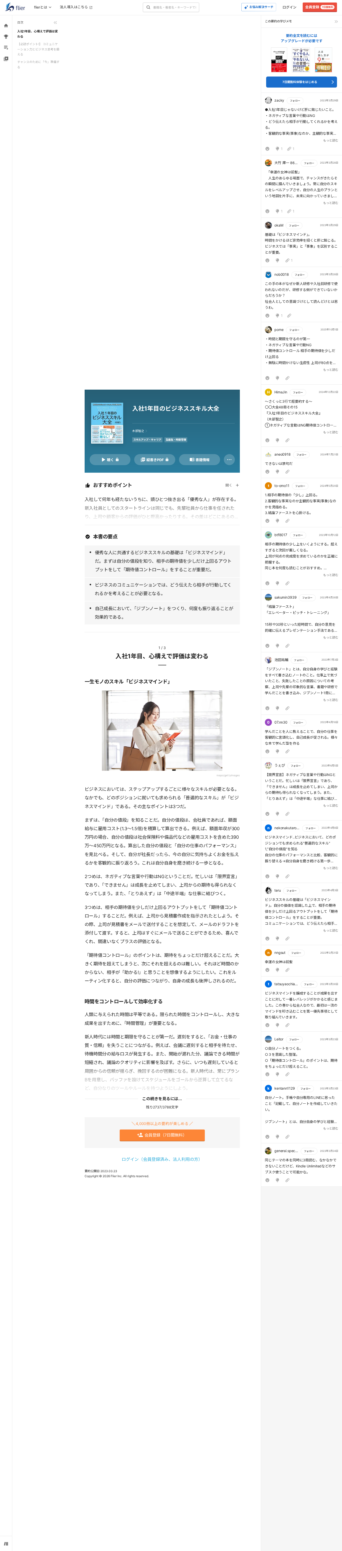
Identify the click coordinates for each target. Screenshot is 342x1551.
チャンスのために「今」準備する (38, 64)
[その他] (229, 459)
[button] (301, 125)
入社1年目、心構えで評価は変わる (37, 33)
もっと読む (330, 140)
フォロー (295, 100)
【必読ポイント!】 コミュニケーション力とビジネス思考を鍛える (38, 49)
